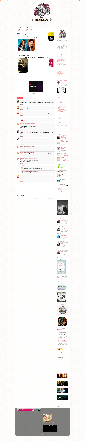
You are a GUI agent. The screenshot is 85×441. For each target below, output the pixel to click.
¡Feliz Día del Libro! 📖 (61, 334)
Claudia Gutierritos (61, 333)
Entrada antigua (52, 198)
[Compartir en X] (32, 93)
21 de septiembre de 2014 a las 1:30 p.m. (32, 158)
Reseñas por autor (59, 73)
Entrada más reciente (21, 198)
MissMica (59, 188)
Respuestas (23, 165)
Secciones (55, 26)
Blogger (45, 434)
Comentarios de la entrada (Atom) (25, 200)
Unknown (21, 146)
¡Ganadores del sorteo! (61, 106)
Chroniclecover (22, 123)
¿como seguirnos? (59, 71)
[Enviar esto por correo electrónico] (31, 93)
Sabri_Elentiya (25, 118)
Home (25, 26)
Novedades (43, 26)
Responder (21, 104)
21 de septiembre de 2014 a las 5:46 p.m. (28, 175)
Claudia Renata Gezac (23, 138)
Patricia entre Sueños (23, 158)
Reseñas (37, 26)
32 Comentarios (62, 140)
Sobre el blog (59, 72)
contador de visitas (60, 348)
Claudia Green (22, 131)
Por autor (31, 26)
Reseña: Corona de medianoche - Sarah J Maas (64, 252)
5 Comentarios (65, 155)
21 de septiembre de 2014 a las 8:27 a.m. (28, 152)
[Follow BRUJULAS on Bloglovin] (60, 330)
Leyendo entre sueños (61, 340)
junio (59, 115)
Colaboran (58, 75)
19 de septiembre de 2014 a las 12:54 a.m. (32, 118)
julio (59, 114)
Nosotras (49, 26)
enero (59, 122)
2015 (58, 97)
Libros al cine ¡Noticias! (62, 107)
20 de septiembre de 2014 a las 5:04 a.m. (28, 146)
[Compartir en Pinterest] (34, 93)
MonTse (21, 100)
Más (64, 140)
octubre (59, 102)
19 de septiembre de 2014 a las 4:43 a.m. (30, 123)
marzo (59, 119)
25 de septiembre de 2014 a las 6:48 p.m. (32, 171)
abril (59, 118)
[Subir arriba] (84, 440)
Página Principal (37, 198)
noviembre (60, 101)
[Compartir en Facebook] (33, 93)
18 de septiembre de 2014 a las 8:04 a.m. (30, 106)
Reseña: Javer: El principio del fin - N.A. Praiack (64, 236)
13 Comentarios (62, 151)
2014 (58, 98)
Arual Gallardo (22, 106)
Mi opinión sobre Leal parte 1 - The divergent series (64, 136)
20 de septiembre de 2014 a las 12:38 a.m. (32, 138)
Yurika (21, 111)
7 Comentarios (65, 160)
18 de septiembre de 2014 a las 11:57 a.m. (28, 111)
